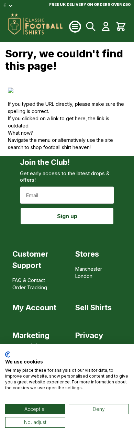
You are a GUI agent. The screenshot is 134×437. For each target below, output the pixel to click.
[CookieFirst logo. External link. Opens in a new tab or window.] (7, 354)
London (83, 276)
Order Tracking (29, 287)
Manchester (88, 269)
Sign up (67, 216)
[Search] (90, 26)
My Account (34, 307)
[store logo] (38, 26)
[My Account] (105, 26)
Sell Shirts (93, 307)
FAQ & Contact (28, 280)
